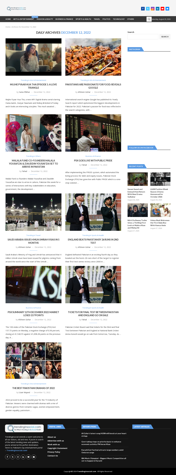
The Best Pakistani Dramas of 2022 (33, 388)
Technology (119, 19)
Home (8, 19)
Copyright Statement (57, 448)
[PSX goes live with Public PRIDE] (93, 133)
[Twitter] (148, 8)
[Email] (167, 8)
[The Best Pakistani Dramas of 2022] (33, 360)
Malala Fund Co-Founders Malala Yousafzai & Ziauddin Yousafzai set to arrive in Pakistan (33, 163)
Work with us (54, 444)
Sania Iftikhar (24, 92)
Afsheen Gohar (84, 92)
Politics (106, 19)
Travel (97, 19)
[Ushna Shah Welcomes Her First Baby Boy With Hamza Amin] (160, 210)
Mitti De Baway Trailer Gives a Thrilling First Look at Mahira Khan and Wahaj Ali (137, 224)
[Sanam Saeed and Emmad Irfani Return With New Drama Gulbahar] (138, 179)
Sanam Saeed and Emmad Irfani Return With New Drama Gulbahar (136, 193)
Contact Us (53, 456)
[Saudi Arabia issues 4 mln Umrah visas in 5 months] (33, 212)
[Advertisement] (84, 8)
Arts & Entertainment (23, 18)
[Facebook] (143, 8)
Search (131, 32)
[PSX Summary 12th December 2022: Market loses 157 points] (33, 284)
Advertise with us (56, 441)
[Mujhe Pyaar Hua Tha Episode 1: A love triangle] (33, 57)
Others (130, 19)
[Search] (149, 19)
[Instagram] (152, 8)
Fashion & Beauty (45, 19)
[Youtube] (162, 8)
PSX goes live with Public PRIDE (93, 160)
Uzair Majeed (24, 392)
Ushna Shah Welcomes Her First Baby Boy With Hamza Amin (160, 222)
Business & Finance (64, 19)
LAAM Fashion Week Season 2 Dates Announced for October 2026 (159, 193)
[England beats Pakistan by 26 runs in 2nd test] (93, 212)
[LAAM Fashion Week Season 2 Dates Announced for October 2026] (160, 179)
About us (52, 437)
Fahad (24, 171)
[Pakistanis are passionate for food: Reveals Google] (93, 57)
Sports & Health (83, 19)
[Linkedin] (157, 8)
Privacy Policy (54, 452)
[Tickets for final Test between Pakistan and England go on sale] (93, 284)
